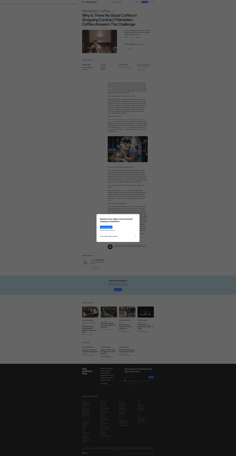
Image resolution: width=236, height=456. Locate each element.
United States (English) (106, 227)
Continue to (107, 230)
